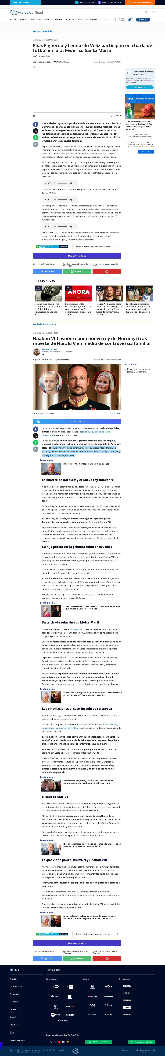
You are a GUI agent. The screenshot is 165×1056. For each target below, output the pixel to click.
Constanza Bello (43, 56)
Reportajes (15, 1024)
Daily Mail (75, 629)
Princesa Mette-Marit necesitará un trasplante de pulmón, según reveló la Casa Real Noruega (91, 607)
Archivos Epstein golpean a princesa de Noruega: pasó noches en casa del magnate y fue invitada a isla (89, 917)
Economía (48, 19)
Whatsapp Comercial (100, 1042)
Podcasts (13, 19)
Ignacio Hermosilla (49, 349)
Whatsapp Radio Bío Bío (143, 1042)
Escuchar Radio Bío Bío (141, 2)
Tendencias (69, 19)
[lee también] (51, 469)
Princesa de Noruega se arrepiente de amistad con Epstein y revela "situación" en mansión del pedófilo (92, 693)
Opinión (80, 19)
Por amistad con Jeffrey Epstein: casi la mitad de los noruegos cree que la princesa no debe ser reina (88, 781)
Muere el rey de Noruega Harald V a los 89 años (86, 464)
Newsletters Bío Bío (87, 2)
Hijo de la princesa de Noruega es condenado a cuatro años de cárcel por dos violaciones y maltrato (92, 845)
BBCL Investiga (91, 19)
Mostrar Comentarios (77, 256)
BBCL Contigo (105, 19)
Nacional (24, 19)
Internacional (36, 19)
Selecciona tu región (22, 2)
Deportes (58, 19)
